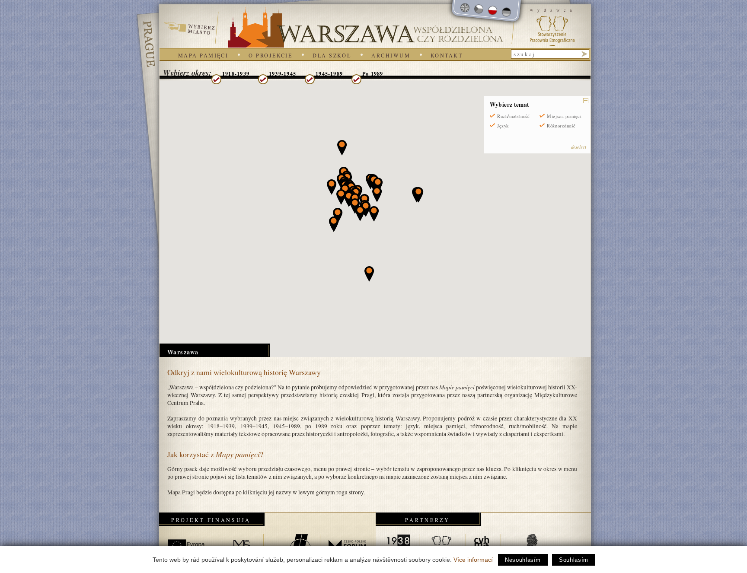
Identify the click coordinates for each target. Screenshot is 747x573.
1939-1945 (282, 73)
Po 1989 (372, 73)
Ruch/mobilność (513, 116)
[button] (355, 206)
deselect (578, 146)
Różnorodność (561, 126)
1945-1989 (329, 73)
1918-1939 (235, 73)
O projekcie (270, 55)
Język (503, 126)
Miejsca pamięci (564, 116)
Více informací (473, 559)
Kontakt (447, 55)
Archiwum (390, 55)
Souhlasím (573, 560)
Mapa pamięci (203, 55)
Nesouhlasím (523, 560)
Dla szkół (332, 55)
